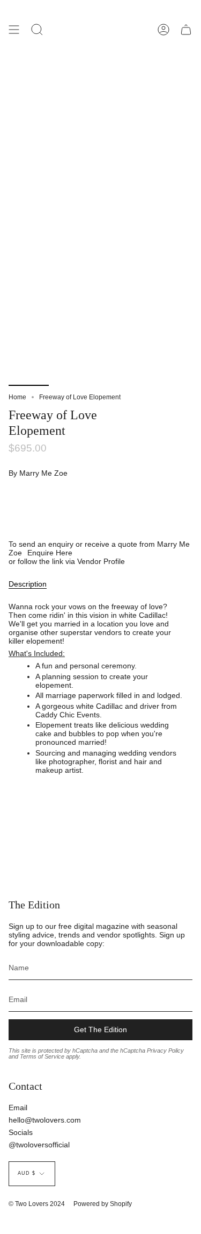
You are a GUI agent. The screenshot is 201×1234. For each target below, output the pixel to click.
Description (28, 584)
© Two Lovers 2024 (37, 1204)
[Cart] (186, 29)
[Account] (163, 29)
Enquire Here (49, 552)
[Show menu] (14, 29)
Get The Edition (100, 1029)
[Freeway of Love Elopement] (29, 360)
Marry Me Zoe (43, 473)
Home (17, 397)
